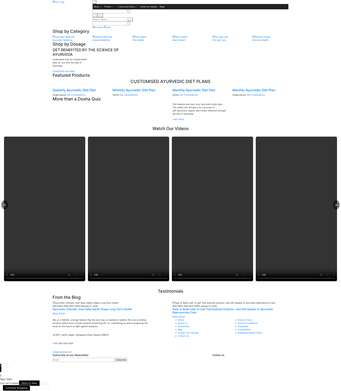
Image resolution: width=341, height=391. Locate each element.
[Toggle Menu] (94, 2)
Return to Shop (29, 383)
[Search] (130, 19)
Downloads (183, 326)
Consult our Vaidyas (148, 6)
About (96, 6)
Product (107, 6)
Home (181, 320)
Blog (180, 329)
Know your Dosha (127, 6)
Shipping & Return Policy (250, 332)
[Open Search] (95, 15)
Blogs (162, 6)
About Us (182, 323)
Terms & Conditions (247, 323)
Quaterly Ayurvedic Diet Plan (74, 90)
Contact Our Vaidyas (188, 332)
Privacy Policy (245, 320)
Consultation (244, 329)
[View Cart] (107, 27)
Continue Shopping (16, 387)
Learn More (178, 119)
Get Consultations (76, 95)
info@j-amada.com (62, 352)
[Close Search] (100, 15)
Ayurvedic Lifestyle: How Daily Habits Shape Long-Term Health (92, 309)
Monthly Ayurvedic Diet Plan (134, 90)
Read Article (59, 313)
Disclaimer (243, 326)
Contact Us (183, 336)
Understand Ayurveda (63, 71)
